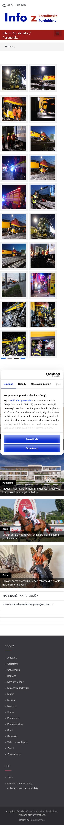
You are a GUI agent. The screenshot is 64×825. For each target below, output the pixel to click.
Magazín (11, 706)
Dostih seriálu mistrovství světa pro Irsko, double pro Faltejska (30, 536)
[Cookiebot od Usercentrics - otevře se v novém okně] (46, 375)
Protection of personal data (24, 788)
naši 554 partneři (20, 400)
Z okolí (10, 748)
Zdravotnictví (14, 754)
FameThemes (37, 820)
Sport (5, 529)
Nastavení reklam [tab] (41, 383)
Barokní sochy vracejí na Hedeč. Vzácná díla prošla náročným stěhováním (31, 582)
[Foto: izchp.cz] (14, 283)
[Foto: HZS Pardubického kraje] (43, 283)
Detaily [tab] (22, 383)
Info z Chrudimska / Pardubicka (41, 811)
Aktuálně (12, 658)
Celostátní (12, 664)
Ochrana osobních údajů (19, 783)
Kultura (5, 575)
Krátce (10, 694)
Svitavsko (12, 736)
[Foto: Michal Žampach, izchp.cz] (14, 76)
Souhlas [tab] (8, 383)
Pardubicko (7, 483)
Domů (8, 46)
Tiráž (10, 777)
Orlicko (10, 712)
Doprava (11, 676)
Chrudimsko (13, 670)
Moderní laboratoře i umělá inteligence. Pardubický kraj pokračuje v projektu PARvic (31, 490)
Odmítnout (32, 448)
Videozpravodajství (17, 742)
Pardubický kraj (15, 724)
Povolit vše (32, 439)
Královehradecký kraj (18, 688)
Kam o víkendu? (15, 682)
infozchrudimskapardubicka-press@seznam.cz (28, 604)
